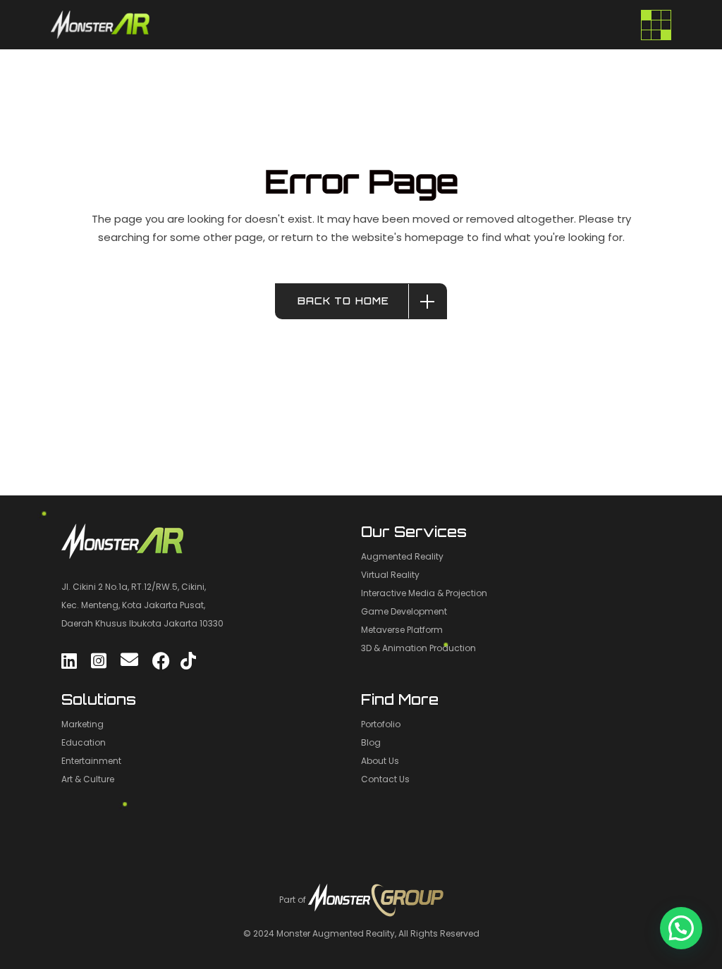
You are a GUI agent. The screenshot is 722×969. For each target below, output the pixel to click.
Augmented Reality (402, 556)
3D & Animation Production (418, 648)
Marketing (82, 724)
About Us (380, 761)
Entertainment (91, 761)
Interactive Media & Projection (424, 593)
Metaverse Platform (402, 630)
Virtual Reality (390, 575)
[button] (681, 928)
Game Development (404, 611)
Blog (371, 742)
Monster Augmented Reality (335, 933)
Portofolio (380, 724)
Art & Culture (87, 779)
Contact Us (385, 779)
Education (83, 742)
